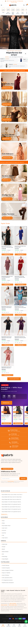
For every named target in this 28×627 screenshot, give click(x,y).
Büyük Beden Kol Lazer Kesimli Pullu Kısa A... (11, 506)
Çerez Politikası (5, 575)
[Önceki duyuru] (2, 1)
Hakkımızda (4, 544)
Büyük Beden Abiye (6, 525)
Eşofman (4, 532)
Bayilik (3, 549)
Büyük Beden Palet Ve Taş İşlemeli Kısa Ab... (11, 504)
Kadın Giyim (4, 528)
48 (6, 282)
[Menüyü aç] (1, 5)
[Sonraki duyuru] (25, 1)
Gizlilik (5, 621)
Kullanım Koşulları (6, 567)
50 (21, 282)
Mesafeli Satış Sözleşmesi (8, 582)
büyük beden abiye (13, 604)
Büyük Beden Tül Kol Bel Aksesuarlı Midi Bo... (11, 501)
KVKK (23, 621)
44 (2, 282)
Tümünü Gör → (6, 402)
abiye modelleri (13, 603)
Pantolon (4, 530)
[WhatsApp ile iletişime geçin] (26, 621)
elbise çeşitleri (4, 604)
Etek (3, 535)
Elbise (3, 523)
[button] (14, 32)
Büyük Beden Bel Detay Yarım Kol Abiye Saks (11, 497)
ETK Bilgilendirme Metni (7, 580)
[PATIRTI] (12, 5)
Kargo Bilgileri (5, 559)
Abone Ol (23, 478)
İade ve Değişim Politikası (7, 570)
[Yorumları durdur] (25, 53)
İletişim (3, 546)
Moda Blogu (4, 556)
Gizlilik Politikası (11, 481)
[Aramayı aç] (24, 5)
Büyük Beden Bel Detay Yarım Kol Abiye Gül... (12, 499)
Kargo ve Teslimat (6, 572)
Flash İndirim (5, 537)
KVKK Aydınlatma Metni (7, 577)
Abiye (3, 520)
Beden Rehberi (5, 551)
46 (4, 282)
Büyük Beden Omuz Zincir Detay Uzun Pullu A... (12, 494)
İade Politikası (18, 621)
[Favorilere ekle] (12, 228)
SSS (3, 554)
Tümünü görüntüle (14, 378)
